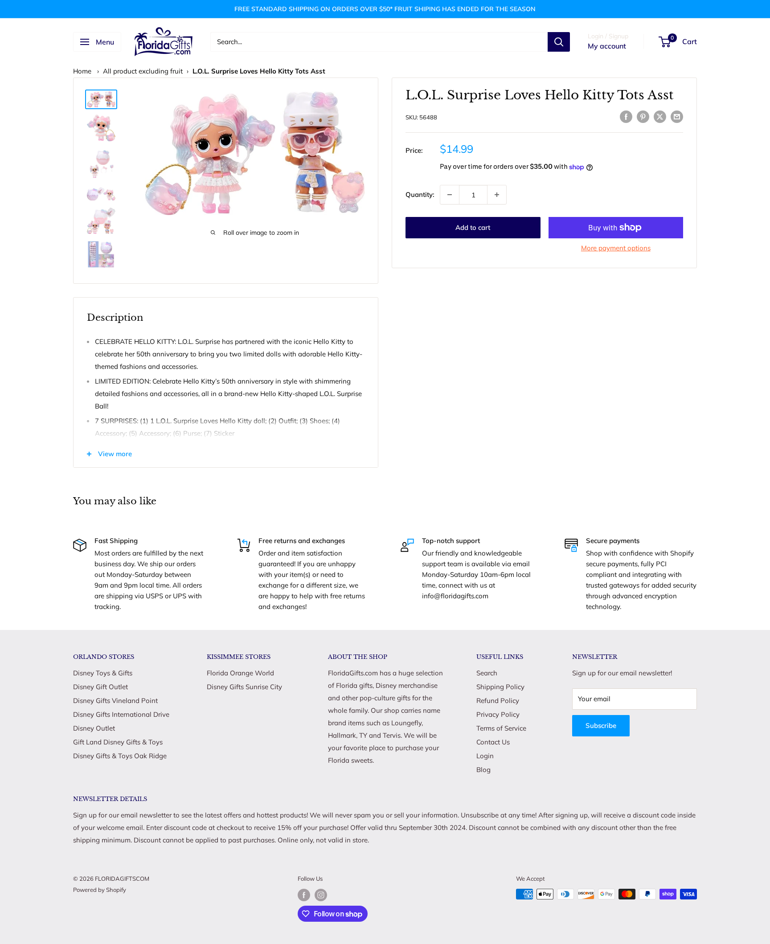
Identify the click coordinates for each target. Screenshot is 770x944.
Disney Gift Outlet (100, 686)
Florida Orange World (240, 673)
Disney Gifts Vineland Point (115, 700)
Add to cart (472, 227)
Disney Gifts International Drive (121, 714)
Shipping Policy (500, 686)
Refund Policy (497, 700)
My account (607, 45)
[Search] (559, 42)
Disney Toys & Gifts (102, 673)
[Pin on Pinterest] (643, 116)
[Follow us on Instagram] (321, 895)
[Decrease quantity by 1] (449, 194)
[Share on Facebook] (626, 116)
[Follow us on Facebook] (304, 895)
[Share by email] (677, 116)
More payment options (616, 248)
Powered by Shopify (99, 889)
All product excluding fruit (143, 71)
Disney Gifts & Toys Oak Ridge (120, 756)
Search (486, 673)
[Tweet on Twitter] (660, 116)
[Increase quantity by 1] (496, 194)
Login (485, 756)
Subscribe (601, 725)
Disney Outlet (94, 728)
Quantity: (419, 194)
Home (82, 71)
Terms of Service (501, 728)
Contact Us (493, 742)
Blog (483, 769)
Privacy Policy (498, 714)
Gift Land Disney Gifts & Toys (118, 742)
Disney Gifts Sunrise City (244, 686)
